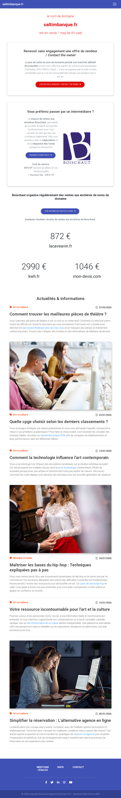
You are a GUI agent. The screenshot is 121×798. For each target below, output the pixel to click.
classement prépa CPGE (53, 435)
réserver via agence (84, 734)
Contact (78, 767)
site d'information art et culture (42, 623)
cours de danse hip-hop (92, 583)
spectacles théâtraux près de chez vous (43, 327)
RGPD (60, 767)
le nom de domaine (60, 16)
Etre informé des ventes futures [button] (59, 211)
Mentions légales (43, 768)
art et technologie (67, 467)
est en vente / (60, 33)
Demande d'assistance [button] (39, 155)
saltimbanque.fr (60, 24)
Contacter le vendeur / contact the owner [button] (58, 84)
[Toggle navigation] (115, 4)
